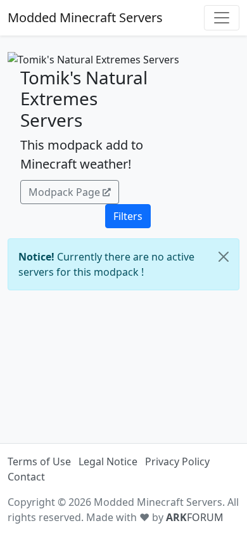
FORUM (195, 517)
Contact (26, 477)
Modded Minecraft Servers (85, 17)
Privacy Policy (177, 461)
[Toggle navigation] (221, 17)
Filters (127, 216)
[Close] (223, 256)
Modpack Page (64, 192)
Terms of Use (39, 461)
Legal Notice (108, 461)
